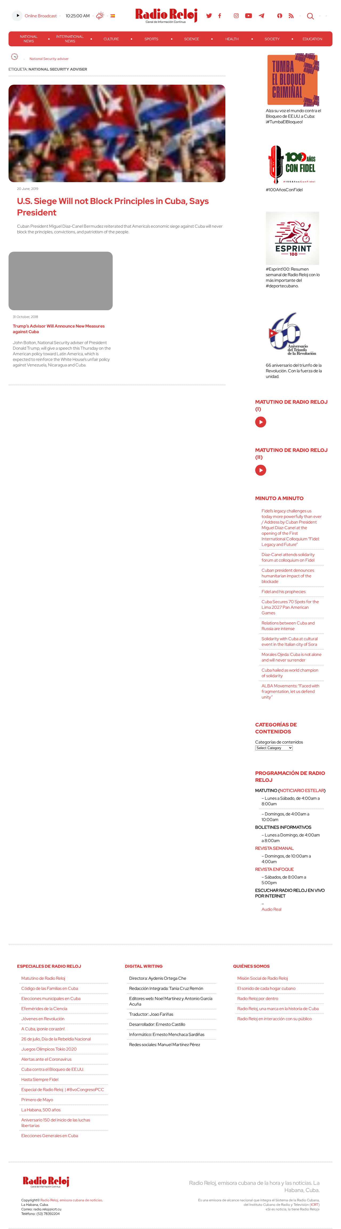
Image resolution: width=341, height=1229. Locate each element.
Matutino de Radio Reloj (43, 978)
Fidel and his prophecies (284, 591)
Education (312, 39)
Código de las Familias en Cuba (49, 988)
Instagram (236, 15)
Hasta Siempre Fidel (39, 1079)
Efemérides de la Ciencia (44, 1008)
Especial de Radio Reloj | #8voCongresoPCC (62, 1089)
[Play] (261, 422)
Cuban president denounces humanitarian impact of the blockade (288, 575)
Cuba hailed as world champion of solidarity (290, 673)
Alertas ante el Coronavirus (46, 1059)
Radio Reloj (166, 15)
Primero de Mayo (37, 1100)
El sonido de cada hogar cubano (266, 988)
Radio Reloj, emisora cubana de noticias (71, 1200)
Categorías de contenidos (279, 742)
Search (309, 15)
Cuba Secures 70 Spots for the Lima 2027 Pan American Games (290, 607)
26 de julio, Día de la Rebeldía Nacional (56, 1039)
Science (191, 39)
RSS (291, 15)
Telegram (262, 15)
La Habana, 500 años (40, 1110)
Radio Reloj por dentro (257, 998)
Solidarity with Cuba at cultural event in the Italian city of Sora (290, 641)
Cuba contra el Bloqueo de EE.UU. (52, 1069)
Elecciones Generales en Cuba (49, 1135)
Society (272, 39)
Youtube (248, 15)
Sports (151, 39)
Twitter (209, 15)
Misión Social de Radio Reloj (262, 978)
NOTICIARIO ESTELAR (302, 790)
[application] (260, 422)
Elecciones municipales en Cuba (50, 998)
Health (231, 39)
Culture (111, 39)
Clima (100, 16)
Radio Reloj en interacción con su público (274, 1019)
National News (29, 38)
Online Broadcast (41, 16)
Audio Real (271, 909)
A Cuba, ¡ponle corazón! (42, 1029)
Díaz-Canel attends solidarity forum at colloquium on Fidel (288, 557)
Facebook (219, 15)
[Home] (14, 56)
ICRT (314, 1204)
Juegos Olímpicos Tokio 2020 (49, 1049)
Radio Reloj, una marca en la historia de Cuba (278, 1008)
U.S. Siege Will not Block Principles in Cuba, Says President (113, 206)
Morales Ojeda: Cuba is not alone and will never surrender (292, 657)
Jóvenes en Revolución (42, 1019)
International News (70, 38)
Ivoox (279, 15)
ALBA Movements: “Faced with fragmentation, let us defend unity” (290, 691)
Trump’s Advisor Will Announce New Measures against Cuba (59, 328)
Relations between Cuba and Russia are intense (288, 625)
